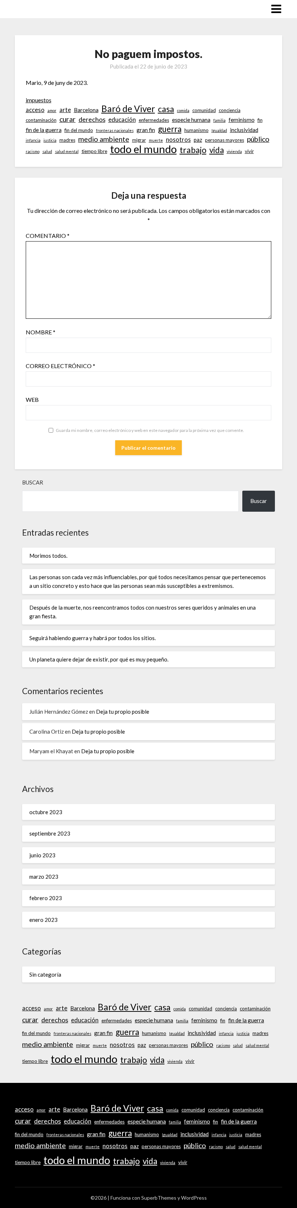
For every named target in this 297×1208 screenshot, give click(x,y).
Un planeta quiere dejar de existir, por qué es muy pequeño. (98, 659)
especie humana (191, 119)
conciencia (229, 110)
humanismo (196, 130)
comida (183, 110)
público (258, 139)
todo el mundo (143, 149)
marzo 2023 (43, 876)
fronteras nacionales (115, 130)
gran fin (146, 130)
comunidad (204, 110)
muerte (156, 140)
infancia (33, 140)
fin (260, 120)
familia (219, 120)
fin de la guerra (44, 130)
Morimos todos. (48, 555)
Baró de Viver (128, 108)
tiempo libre (94, 151)
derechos (92, 119)
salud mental (67, 151)
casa (166, 108)
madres (67, 140)
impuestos (38, 99)
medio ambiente (103, 139)
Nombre (40, 332)
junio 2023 (42, 855)
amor (52, 110)
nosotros (178, 139)
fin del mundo (78, 130)
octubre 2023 (45, 812)
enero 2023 (43, 919)
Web (32, 399)
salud (47, 151)
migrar (139, 140)
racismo (32, 151)
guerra (169, 129)
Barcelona (86, 110)
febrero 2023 (45, 898)
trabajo (193, 149)
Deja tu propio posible (122, 711)
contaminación (41, 120)
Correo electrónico (60, 365)
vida (216, 150)
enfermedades (154, 120)
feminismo (242, 119)
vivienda (234, 151)
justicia (50, 140)
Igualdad (219, 130)
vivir (249, 151)
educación (122, 119)
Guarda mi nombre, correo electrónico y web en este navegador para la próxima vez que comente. (150, 430)
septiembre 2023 (49, 833)
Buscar (32, 482)
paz (198, 139)
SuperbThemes (158, 1198)
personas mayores (224, 140)
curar (67, 119)
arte (65, 110)
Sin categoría (45, 974)
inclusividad (244, 130)
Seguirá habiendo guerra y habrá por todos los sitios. (93, 638)
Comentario (48, 235)
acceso (35, 110)
